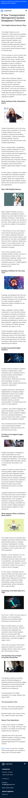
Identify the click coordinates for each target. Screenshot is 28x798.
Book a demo (5, 748)
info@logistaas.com (8, 785)
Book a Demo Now (7, 788)
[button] (26, 11)
